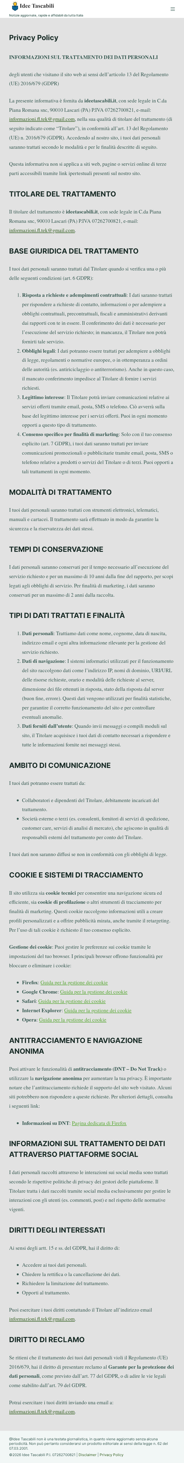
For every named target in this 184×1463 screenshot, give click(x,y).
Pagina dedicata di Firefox (99, 1122)
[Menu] (173, 9)
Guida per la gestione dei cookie (74, 982)
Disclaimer (88, 1454)
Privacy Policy (111, 1454)
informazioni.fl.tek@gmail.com (42, 118)
